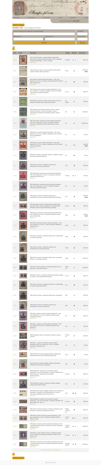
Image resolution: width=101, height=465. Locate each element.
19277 (14, 206)
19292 (14, 354)
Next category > (56, 450)
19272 (14, 155)
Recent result (46, 17)
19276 (14, 196)
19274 (14, 175)
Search (45, 42)
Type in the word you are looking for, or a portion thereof (28, 31)
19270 (14, 134)
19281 (14, 248)
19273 (14, 165)
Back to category (19, 25)
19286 (14, 295)
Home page (16, 17)
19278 (14, 215)
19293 (14, 364)
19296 (14, 393)
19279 (14, 225)
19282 (14, 258)
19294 (14, 374)
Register (81, 13)
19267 (14, 101)
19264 (14, 70)
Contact (86, 17)
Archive (60, 17)
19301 (14, 435)
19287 (14, 305)
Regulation (73, 17)
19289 (14, 326)
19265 (14, 81)
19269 (14, 123)
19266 (14, 91)
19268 (14, 112)
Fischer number (81, 36)
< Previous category (45, 450)
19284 (14, 275)
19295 (14, 384)
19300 (14, 426)
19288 (14, 316)
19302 (14, 444)
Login (85, 13)
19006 (14, 60)
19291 (14, 345)
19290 (14, 335)
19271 (14, 145)
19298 (14, 409)
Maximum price (49, 36)
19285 (14, 285)
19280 (14, 236)
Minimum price (17, 36)
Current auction (31, 17)
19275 (14, 186)
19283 (14, 267)
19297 (14, 401)
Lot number (80, 31)
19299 (14, 418)
